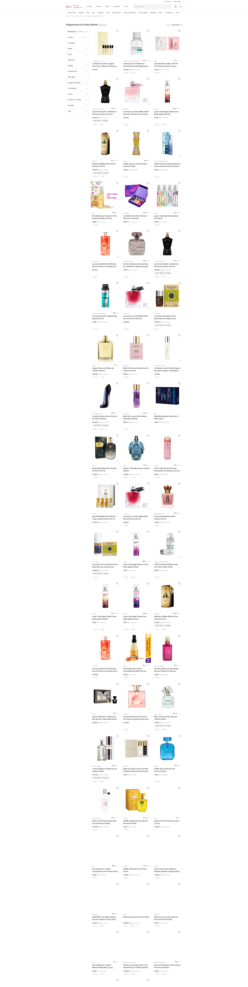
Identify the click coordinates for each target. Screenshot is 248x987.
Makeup (81, 13)
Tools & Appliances (129, 13)
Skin (88, 13)
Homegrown (169, 13)
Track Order (167, 1)
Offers (107, 6)
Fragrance (100, 13)
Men (108, 13)
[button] (76, 12)
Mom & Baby (143, 13)
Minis (160, 13)
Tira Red (98, 6)
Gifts (177, 13)
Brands (89, 6)
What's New (72, 13)
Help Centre (177, 1)
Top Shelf (116, 6)
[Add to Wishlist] (117, 31)
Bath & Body (116, 13)
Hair (93, 13)
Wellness (153, 13)
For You (126, 6)
